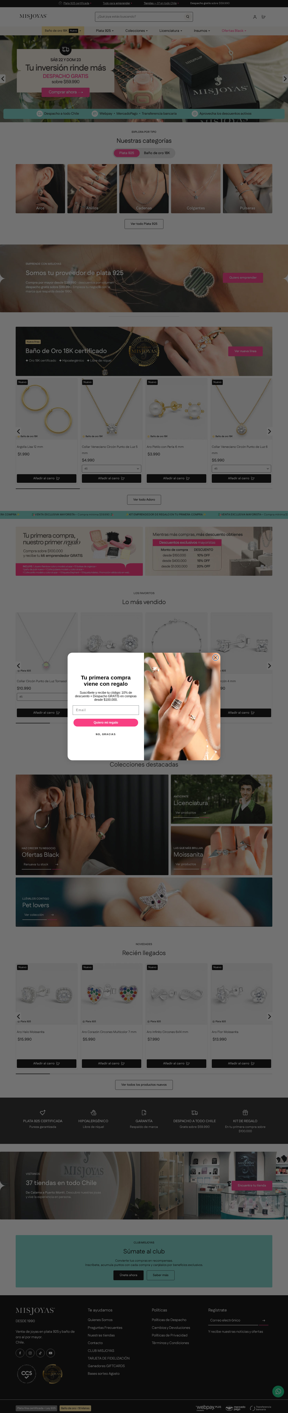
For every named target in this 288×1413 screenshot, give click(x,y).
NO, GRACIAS (106, 734)
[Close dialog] (215, 658)
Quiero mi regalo (106, 722)
